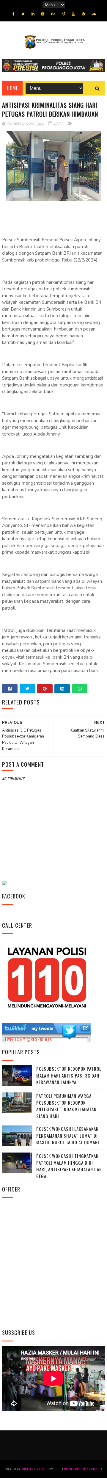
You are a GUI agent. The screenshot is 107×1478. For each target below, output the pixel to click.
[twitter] (23, 14)
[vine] (63, 14)
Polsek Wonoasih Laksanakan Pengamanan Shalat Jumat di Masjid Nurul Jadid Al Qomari (67, 1135)
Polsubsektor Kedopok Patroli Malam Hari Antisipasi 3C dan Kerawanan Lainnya (69, 1075)
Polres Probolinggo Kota (83, 1469)
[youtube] (73, 14)
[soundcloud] (93, 14)
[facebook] (13, 14)
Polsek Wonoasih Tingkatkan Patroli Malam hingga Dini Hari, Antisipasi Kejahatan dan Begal (69, 1166)
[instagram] (42, 14)
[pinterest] (83, 14)
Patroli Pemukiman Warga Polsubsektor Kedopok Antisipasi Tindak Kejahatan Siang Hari (66, 1105)
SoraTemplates (32, 1469)
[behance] (53, 14)
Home (12, 88)
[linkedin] (33, 14)
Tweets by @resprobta (28, 1039)
